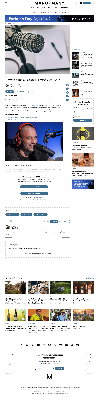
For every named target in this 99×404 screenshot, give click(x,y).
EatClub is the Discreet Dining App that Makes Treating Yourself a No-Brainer (37, 302)
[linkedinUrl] (66, 345)
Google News (27, 214)
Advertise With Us (10, 358)
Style (43, 7)
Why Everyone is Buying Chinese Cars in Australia (87, 73)
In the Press (8, 367)
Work (56, 12)
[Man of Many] (49, 376)
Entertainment (64, 7)
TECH (8, 295)
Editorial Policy (90, 355)
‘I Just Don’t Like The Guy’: (38, 329)
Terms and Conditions (88, 367)
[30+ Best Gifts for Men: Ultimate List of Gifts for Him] (75, 83)
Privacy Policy (40, 199)
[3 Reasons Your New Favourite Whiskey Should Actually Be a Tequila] (83, 159)
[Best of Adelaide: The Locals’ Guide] (83, 315)
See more (90, 278)
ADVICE (8, 76)
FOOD (30, 295)
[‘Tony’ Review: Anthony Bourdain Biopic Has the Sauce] (75, 93)
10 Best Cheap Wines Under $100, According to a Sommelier (15, 328)
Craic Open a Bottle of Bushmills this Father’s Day (82, 301)
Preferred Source (41, 214)
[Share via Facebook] (68, 62)
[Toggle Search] (77, 3)
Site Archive (90, 373)
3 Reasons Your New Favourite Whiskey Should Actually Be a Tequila (82, 174)
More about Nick (8, 237)
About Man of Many (66, 237)
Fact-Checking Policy (88, 361)
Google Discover (13, 214)
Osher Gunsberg (32, 105)
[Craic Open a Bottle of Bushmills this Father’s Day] (83, 287)
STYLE (82, 80)
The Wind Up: (87, 56)
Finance (50, 12)
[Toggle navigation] (6, 3)
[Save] (28, 91)
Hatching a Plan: (15, 301)
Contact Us (8, 370)
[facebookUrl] (21, 345)
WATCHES (83, 52)
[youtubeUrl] (38, 345)
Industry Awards (9, 364)
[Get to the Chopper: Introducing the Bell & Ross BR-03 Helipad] (83, 133)
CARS (82, 71)
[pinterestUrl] (77, 345)
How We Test (8, 373)
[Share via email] (67, 100)
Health (34, 12)
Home (6, 23)
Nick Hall (13, 84)
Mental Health (42, 12)
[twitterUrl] (27, 345)
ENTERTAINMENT (32, 323)
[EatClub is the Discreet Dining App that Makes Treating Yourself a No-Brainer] (38, 287)
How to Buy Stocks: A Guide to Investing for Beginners (22, 117)
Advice (14, 23)
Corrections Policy (89, 358)
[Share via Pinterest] (68, 69)
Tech (38, 7)
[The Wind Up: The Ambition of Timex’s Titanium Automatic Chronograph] (75, 56)
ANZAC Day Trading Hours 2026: (60, 328)
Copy (21, 91)
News (32, 7)
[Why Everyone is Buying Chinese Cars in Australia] (75, 74)
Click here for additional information (73, 389)
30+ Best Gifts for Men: (87, 83)
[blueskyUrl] (49, 345)
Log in (23, 248)
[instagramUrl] (32, 345)
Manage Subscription (88, 370)
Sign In (41, 197)
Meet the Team (9, 361)
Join (27, 248)
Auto (48, 7)
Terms (34, 199)
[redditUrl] (72, 345)
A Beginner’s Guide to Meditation (17, 120)
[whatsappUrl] (55, 345)
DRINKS (74, 168)
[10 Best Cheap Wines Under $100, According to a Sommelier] (15, 315)
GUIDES (8, 220)
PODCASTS (15, 220)
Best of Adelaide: (81, 327)
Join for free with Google (35, 186)
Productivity (63, 12)
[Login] (93, 3)
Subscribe (87, 3)
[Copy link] (68, 72)
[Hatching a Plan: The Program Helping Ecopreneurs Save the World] (15, 287)
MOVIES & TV (83, 90)
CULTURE (74, 142)
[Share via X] (68, 66)
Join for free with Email (34, 193)
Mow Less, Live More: (60, 301)
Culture (55, 7)
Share (10, 91)
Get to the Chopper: (81, 147)
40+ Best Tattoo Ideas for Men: (87, 65)
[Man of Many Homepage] (49, 3)
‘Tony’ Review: (86, 93)
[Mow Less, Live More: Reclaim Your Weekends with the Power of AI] (60, 287)
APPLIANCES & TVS (54, 295)
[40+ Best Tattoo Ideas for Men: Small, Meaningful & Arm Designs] (75, 65)
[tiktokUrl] (43, 345)
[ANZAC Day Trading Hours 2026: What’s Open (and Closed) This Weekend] (60, 315)
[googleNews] (60, 345)
